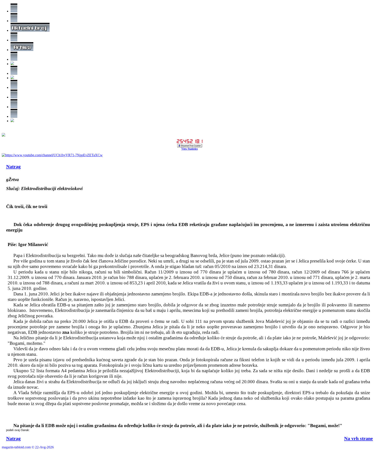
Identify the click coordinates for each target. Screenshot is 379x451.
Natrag (13, 166)
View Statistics (189, 148)
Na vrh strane (358, 438)
